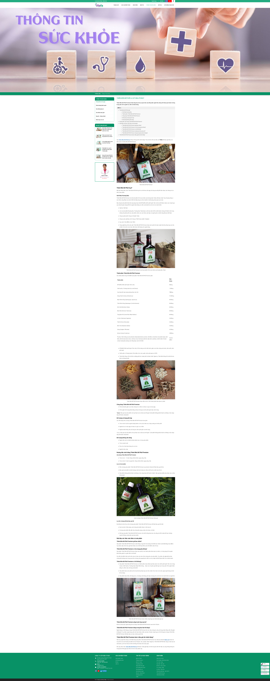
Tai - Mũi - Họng (160, 662)
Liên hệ (161, 1)
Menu (120, 107)
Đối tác (117, 662)
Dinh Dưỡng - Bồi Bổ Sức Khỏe (163, 660)
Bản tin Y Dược (139, 662)
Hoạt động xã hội (139, 663)
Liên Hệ (117, 663)
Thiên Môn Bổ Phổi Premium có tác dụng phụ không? (134, 127)
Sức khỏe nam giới (100, 112)
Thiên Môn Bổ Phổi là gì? (124, 110)
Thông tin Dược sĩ (139, 660)
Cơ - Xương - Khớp (160, 667)
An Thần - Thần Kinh (160, 669)
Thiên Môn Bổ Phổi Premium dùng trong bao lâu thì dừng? (135, 133)
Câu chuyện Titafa (119, 658)
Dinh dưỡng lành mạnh (101, 105)
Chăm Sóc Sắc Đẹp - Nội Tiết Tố (163, 671)
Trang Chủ (116, 5)
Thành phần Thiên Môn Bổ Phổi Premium (131, 114)
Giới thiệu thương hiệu (128, 112)
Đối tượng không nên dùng (128, 119)
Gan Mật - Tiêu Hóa (160, 663)
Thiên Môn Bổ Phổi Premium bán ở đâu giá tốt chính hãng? (132, 134)
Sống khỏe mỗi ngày (100, 101)
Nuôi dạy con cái (100, 119)
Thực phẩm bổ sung (161, 673)
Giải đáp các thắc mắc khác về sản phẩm (129, 123)
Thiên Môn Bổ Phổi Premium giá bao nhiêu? (131, 125)
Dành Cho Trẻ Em (160, 658)
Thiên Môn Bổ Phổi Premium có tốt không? (131, 129)
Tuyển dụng (154, 1)
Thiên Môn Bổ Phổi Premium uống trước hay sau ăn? (133, 131)
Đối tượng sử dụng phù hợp (128, 117)
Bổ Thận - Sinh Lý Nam (161, 665)
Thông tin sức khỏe (106, 93)
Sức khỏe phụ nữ (100, 109)
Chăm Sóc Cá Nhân (160, 674)
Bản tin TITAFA (139, 658)
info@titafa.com (100, 664)
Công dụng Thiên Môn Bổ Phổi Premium (131, 115)
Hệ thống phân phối (119, 660)
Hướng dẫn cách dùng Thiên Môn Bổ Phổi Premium (130, 121)
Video (137, 676)
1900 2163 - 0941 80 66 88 (102, 661)
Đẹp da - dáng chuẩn (100, 116)
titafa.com (97, 93)
